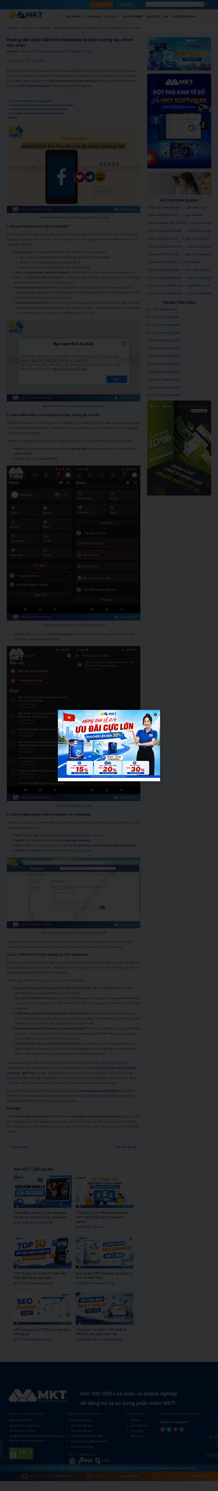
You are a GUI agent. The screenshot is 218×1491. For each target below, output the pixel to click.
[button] (155, 714)
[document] (109, 745)
